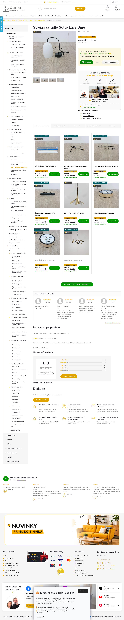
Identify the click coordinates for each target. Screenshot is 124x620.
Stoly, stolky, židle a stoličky (16, 53)
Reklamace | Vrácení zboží (12, 573)
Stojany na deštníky (16, 143)
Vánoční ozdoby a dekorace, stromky (18, 102)
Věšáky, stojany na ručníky (17, 218)
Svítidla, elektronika (14, 157)
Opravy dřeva (15, 393)
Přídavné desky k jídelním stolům (19, 335)
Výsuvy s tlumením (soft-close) (19, 287)
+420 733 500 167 (52, 2)
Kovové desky (16, 357)
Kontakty (26, 2)
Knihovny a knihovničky (17, 119)
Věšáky (12, 140)
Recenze (76, 126)
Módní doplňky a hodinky (15, 237)
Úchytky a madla (16, 307)
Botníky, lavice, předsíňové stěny (17, 133)
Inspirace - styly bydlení (81, 573)
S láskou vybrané (79, 563)
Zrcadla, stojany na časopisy (18, 93)
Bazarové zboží (79, 558)
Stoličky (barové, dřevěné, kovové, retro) (17, 65)
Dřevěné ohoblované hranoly (19, 370)
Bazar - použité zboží (13, 461)
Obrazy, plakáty (15, 87)
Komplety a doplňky (17, 310)
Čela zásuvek (15, 304)
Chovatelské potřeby (14, 430)
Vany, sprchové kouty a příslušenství (17, 221)
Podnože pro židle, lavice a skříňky (19, 267)
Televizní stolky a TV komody (18, 77)
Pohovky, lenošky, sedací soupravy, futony (17, 48)
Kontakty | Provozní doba (11, 575)
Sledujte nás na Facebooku (107, 566)
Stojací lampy (14, 160)
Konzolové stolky (15, 80)
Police (12, 137)
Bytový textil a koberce (15, 178)
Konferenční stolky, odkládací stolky (18, 73)
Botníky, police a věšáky (15, 129)
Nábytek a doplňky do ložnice (16, 147)
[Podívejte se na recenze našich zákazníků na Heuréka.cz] (60, 571)
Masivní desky (16, 345)
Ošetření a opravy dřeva (17, 387)
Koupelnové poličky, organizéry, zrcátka (19, 202)
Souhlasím (83, 591)
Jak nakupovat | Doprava (15, 2)
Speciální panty (16, 418)
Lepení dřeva (15, 399)
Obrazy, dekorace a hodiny (16, 84)
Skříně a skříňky (15, 125)
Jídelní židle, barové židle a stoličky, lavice (17, 56)
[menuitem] (10, 16)
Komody (13, 122)
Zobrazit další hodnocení (112, 323)
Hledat (80, 9)
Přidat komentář (41, 400)
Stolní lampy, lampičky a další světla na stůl (18, 163)
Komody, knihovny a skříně (16, 116)
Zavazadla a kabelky (14, 234)
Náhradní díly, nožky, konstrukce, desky (17, 249)
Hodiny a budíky (15, 96)
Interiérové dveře (13, 246)
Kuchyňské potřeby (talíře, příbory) (18, 226)
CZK (116, 2)
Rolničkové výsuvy (17, 281)
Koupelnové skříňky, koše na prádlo (18, 206)
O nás (4, 2)
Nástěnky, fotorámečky (17, 99)
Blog (6, 560)
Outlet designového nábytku (82, 556)
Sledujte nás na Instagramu (107, 569)
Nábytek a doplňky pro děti (16, 154)
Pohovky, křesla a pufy (15, 41)
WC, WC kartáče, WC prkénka (19, 215)
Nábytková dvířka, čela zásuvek (19, 298)
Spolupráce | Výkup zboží (11, 563)
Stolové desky (16, 320)
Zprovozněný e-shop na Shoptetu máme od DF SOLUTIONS (106, 616)
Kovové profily (16, 379)
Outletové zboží (11, 33)
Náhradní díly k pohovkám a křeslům (18, 425)
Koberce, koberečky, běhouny (18, 181)
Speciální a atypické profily (19, 376)
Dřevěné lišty (15, 373)
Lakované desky (16, 351)
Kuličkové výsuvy (16, 284)
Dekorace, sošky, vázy (16, 90)
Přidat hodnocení (69, 376)
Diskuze (111, 126)
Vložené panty (16, 412)
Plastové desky (16, 354)
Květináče (13, 113)
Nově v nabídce (11, 435)
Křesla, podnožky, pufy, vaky (18, 44)
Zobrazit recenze (21, 480)
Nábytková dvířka (16, 301)
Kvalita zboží (8, 568)
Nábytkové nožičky (17, 264)
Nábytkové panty (15, 406)
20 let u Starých (9, 558)
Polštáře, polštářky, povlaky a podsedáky (18, 189)
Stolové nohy (15, 261)
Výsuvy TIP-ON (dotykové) (19, 291)
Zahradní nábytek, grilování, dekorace (16, 37)
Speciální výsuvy (16, 294)
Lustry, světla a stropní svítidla (19, 167)
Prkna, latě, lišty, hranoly (17, 364)
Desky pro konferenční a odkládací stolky (18, 323)
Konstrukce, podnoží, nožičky (18, 253)
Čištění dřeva (15, 402)
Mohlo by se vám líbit (41, 126)
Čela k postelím (15, 150)
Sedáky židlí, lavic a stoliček (18, 314)
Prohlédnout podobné (110, 62)
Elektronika (13, 174)
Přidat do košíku (54, 174)
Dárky (8, 444)
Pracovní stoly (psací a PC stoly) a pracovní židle (18, 230)
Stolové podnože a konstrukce (17, 257)
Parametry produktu (94, 126)
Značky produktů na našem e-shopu (84, 575)
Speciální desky (16, 360)
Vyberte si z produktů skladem (77, 284)
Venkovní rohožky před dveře (18, 110)
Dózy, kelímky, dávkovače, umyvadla (17, 211)
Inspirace (9, 457)
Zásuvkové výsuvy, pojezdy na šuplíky (18, 277)
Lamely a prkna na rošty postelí (18, 382)
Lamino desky (16, 348)
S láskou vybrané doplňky (14, 448)
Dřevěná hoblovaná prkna (19, 367)
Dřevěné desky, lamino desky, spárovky (18, 341)
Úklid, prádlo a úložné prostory (17, 240)
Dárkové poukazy (12, 453)
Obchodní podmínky (10, 570)
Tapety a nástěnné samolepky (18, 107)
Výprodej (9, 439)
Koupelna (11, 198)
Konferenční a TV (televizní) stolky (18, 70)
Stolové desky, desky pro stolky (19, 317)
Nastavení (40, 617)
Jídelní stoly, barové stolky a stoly (18, 60)
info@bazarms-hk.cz (105, 563)
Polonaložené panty (17, 415)
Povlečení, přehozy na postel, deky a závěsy (18, 185)
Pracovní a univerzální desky (19, 332)
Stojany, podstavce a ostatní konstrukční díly (19, 271)
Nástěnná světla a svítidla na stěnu (18, 170)
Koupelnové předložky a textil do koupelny (18, 194)
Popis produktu (58, 126)
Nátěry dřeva (15, 396)
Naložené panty (16, 409)
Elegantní (36, 338)
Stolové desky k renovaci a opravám (19, 328)
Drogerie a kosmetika (14, 243)
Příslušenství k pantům (18, 421)
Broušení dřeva (16, 390)
